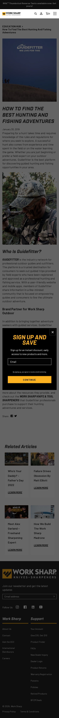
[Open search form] (35, 13)
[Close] (52, 332)
